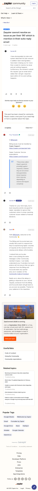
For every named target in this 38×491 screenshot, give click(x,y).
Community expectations (13, 359)
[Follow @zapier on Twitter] (26, 479)
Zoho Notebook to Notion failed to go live (15, 392)
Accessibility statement (25, 446)
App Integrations (19, 474)
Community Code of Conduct (19, 274)
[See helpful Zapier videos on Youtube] (29, 479)
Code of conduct (10, 353)
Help (19, 456)
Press (19, 462)
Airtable (6, 430)
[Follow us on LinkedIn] (19, 479)
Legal (22, 488)
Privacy (28, 488)
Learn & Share (16, 13)
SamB (11, 229)
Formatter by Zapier (17, 421)
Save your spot (10, 338)
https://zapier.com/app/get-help (19, 148)
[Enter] (3, 8)
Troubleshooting (10, 377)
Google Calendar (18, 430)
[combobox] (19, 8)
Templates (19, 471)
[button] (33, 3)
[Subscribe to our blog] (22, 479)
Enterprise (19, 468)
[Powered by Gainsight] (19, 443)
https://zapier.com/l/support (18, 156)
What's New (5, 18)
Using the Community (12, 356)
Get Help (4, 13)
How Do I (6, 22)
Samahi (12, 51)
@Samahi (14, 140)
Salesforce (7, 435)
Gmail (6, 421)
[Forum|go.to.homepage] (14, 3)
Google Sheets (9, 417)
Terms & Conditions (11, 446)
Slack (18, 426)
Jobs (19, 465)
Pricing (19, 453)
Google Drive (8, 426)
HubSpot (26, 426)
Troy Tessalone (14, 135)
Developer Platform (19, 459)
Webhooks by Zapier (24, 417)
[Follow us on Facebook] (15, 479)
